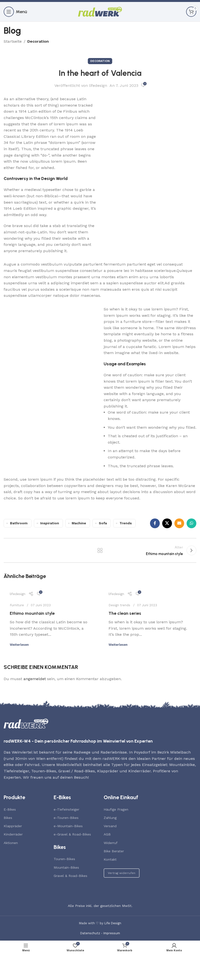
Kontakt (110, 859)
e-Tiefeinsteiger (66, 809)
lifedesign (98, 85)
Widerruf (111, 843)
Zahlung (110, 818)
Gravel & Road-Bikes (70, 876)
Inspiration (49, 523)
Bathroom (19, 523)
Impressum (111, 933)
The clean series (125, 613)
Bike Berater (114, 851)
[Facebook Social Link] (155, 523)
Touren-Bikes (64, 859)
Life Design (112, 923)
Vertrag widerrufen (121, 873)
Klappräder (13, 826)
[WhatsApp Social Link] (191, 523)
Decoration (38, 41)
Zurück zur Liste (100, 550)
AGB (107, 834)
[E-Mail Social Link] (179, 523)
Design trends (119, 605)
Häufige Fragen (116, 809)
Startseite (13, 41)
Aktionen (11, 843)
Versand (110, 826)
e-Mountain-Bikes (68, 826)
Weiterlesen (19, 644)
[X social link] (167, 523)
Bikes (8, 818)
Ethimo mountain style (32, 613)
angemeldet (34, 678)
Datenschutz (90, 933)
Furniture (17, 605)
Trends (126, 523)
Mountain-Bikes (66, 867)
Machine (79, 523)
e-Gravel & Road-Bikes (72, 834)
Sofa (103, 523)
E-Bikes (10, 809)
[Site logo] (100, 11)
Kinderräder (13, 834)
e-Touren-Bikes (66, 818)
